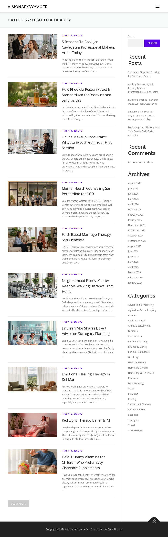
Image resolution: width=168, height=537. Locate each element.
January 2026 (135, 219)
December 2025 (136, 225)
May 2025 (133, 261)
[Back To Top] (154, 521)
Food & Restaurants (139, 351)
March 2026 (134, 209)
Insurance (133, 378)
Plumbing (133, 393)
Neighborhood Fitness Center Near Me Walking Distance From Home (88, 286)
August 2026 (134, 183)
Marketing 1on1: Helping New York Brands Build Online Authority (143, 131)
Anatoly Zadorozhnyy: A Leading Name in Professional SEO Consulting (143, 88)
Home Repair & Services (141, 372)
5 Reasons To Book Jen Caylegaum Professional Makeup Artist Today (88, 47)
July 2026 (133, 188)
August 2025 (134, 246)
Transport (133, 420)
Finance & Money (137, 346)
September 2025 (137, 240)
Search (131, 36)
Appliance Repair (137, 320)
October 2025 (135, 235)
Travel (131, 425)
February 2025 (135, 277)
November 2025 (136, 230)
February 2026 (135, 214)
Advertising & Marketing (141, 304)
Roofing (132, 399)
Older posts (18, 503)
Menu (157, 6)
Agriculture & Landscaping (142, 310)
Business (133, 330)
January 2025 (135, 282)
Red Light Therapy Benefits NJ (86, 420)
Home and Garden (138, 367)
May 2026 (133, 198)
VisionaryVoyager (28, 6)
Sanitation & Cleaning (139, 404)
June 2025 (133, 256)
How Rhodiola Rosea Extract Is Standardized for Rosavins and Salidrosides (86, 95)
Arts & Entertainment (139, 325)
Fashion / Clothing (137, 341)
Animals (132, 315)
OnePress (91, 529)
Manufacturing (136, 383)
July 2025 (133, 251)
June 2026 (133, 193)
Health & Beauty (72, 35)
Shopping (133, 414)
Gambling (133, 357)
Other (131, 388)
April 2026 (133, 204)
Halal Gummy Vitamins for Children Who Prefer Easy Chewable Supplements (83, 462)
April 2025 (133, 267)
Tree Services (135, 430)
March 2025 (134, 272)
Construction (135, 336)
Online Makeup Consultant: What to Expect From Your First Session (87, 142)
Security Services (137, 409)
